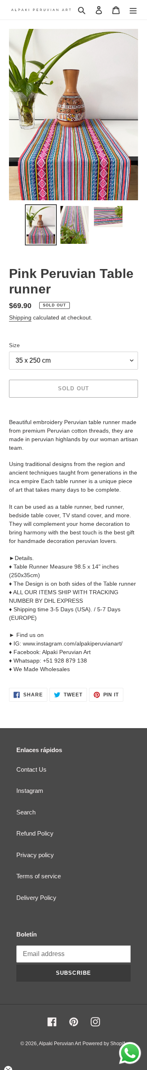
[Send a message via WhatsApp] (130, 1053)
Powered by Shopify (104, 1043)
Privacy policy (35, 854)
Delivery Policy (36, 897)
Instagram (29, 790)
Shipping (20, 317)
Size (14, 345)
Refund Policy (34, 833)
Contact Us (31, 769)
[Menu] (133, 10)
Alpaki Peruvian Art (60, 1043)
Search (26, 812)
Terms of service (38, 876)
